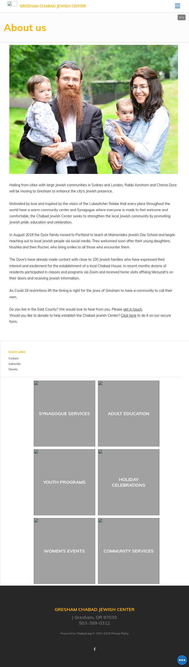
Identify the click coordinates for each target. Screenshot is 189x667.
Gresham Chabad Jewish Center (53, 6)
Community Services (129, 551)
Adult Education (128, 413)
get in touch (132, 309)
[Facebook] (94, 649)
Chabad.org (84, 633)
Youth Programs (64, 482)
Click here (128, 315)
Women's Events (64, 551)
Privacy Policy (120, 633)
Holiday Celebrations (128, 482)
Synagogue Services (64, 413)
